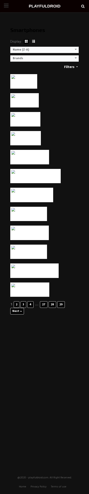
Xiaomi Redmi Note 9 (29, 216)
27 (43, 304)
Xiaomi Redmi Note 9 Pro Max (35, 178)
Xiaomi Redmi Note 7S (30, 235)
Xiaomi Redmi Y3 (25, 122)
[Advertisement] (44, 387)
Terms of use (58, 487)
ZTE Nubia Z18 (24, 84)
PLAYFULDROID (44, 6)
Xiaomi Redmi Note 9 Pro (32, 198)
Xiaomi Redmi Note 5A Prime (34, 273)
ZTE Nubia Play (25, 103)
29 (61, 304)
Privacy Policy (39, 487)
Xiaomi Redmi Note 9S (30, 160)
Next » (17, 311)
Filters (69, 67)
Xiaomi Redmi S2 (26, 141)
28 (52, 304)
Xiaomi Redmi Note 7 (28, 254)
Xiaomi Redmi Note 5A (30, 292)
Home (22, 487)
